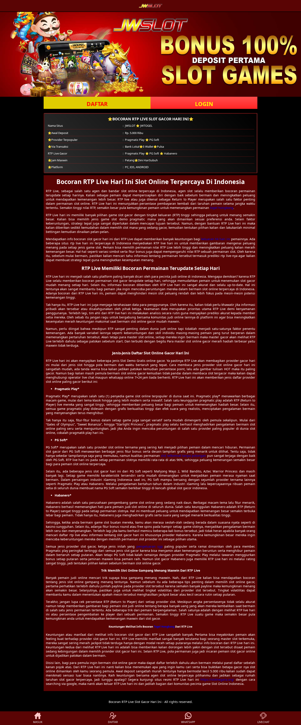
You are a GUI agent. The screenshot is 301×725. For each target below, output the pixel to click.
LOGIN (204, 104)
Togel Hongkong (164, 626)
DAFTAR (97, 104)
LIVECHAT (263, 722)
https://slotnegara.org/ (217, 679)
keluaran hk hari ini (215, 239)
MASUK (37, 722)
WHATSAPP (188, 722)
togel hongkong (221, 208)
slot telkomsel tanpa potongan (183, 456)
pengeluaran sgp (149, 546)
